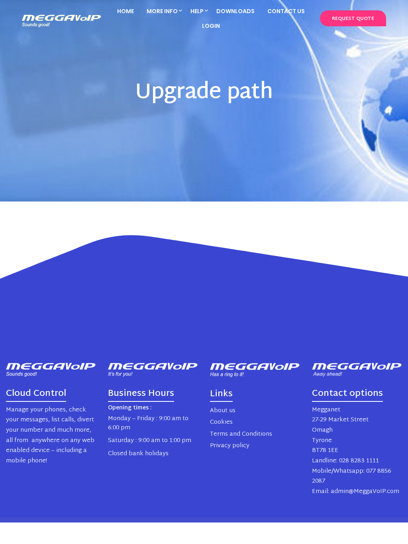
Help (197, 11)
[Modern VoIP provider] (62, 19)
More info (162, 11)
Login (211, 26)
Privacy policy (229, 445)
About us (222, 410)
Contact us (286, 11)
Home (125, 11)
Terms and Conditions (241, 434)
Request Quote (353, 18)
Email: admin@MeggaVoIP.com (355, 491)
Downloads (235, 11)
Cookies (221, 422)
